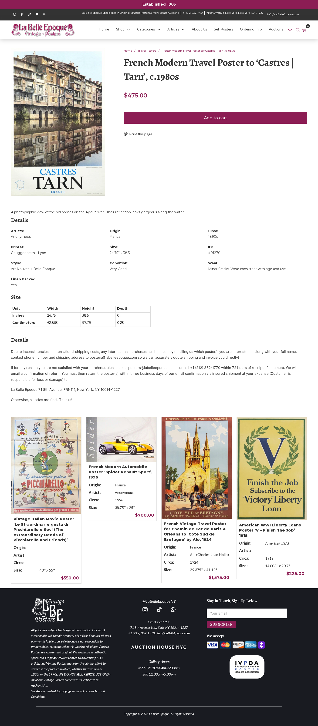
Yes (14, 285)
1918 (269, 558)
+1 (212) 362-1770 (193, 12)
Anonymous (21, 236)
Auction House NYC (159, 647)
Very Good (118, 269)
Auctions (276, 29)
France (115, 236)
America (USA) (277, 543)
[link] (291, 29)
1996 (119, 500)
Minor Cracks (218, 269)
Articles (173, 29)
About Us (199, 29)
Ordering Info (251, 29)
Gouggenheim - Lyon (28, 253)
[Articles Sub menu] (183, 29)
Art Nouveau (21, 269)
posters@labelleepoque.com (113, 357)
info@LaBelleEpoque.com (283, 14)
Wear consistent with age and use (258, 269)
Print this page (140, 134)
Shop (120, 29)
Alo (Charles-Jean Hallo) (209, 554)
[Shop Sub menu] (128, 29)
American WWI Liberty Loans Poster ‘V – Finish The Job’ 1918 (270, 530)
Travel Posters (147, 50)
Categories (146, 29)
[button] (99, 54)
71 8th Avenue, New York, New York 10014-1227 (234, 12)
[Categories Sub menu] (158, 29)
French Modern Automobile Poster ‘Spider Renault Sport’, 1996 (120, 472)
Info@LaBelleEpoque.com (173, 633)
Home (104, 29)
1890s (213, 236)
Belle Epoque (44, 269)
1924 (194, 562)
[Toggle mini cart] (304, 29)
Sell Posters (223, 29)
